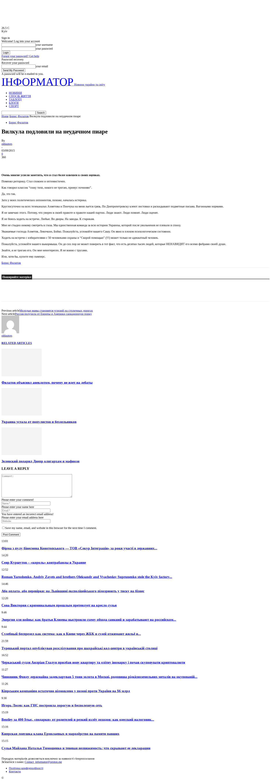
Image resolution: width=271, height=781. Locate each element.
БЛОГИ (14, 102)
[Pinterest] (34, 162)
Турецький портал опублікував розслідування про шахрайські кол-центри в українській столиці (79, 648)
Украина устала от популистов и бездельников (39, 422)
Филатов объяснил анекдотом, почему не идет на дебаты (47, 382)
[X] (21, 162)
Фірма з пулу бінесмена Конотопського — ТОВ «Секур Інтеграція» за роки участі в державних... (79, 548)
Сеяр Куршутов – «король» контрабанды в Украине (43, 562)
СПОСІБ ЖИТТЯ (20, 96)
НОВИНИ (15, 92)
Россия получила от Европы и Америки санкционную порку (53, 313)
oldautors (6, 143)
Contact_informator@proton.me (43, 761)
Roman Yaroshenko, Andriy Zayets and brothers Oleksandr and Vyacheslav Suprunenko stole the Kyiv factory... (86, 577)
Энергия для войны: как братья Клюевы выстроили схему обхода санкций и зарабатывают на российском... (88, 620)
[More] (61, 163)
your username (44, 44)
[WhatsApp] (47, 162)
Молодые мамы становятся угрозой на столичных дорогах (56, 310)
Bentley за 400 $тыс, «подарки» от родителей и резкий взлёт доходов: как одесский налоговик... (77, 719)
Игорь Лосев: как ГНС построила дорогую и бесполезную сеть (51, 705)
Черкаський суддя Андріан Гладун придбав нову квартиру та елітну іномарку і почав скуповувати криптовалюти (93, 662)
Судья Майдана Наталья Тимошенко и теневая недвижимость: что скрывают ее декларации (75, 748)
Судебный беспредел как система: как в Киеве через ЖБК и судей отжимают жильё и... (71, 634)
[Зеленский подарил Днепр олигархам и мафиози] (21, 454)
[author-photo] (10, 332)
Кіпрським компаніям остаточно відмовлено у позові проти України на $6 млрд (65, 691)
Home (5, 116)
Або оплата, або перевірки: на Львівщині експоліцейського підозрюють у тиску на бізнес (72, 591)
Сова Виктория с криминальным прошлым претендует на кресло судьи (59, 605)
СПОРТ (14, 106)
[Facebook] (7, 162)
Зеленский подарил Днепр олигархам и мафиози (40, 461)
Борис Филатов (19, 116)
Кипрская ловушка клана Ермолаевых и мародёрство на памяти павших (60, 734)
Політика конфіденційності (26, 768)
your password (44, 48)
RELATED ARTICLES (16, 343)
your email (42, 66)
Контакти (15, 771)
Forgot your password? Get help (20, 56)
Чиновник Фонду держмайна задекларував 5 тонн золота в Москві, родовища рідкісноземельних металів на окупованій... (99, 677)
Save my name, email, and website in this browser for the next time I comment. (51, 528)
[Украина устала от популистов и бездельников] (21, 414)
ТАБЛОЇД (15, 99)
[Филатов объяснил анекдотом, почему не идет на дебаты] (21, 375)
